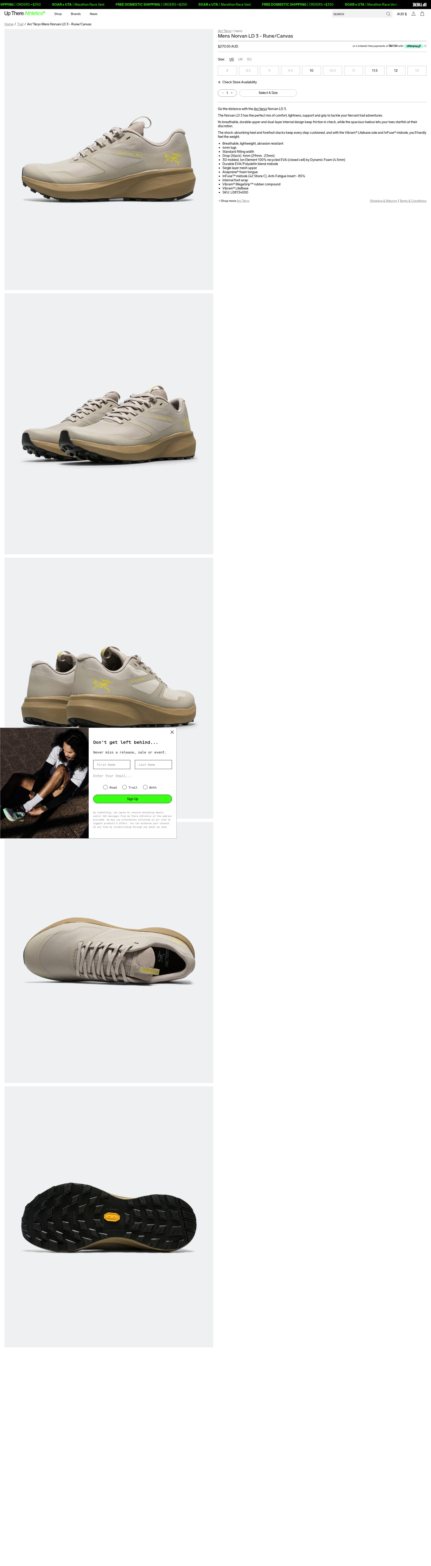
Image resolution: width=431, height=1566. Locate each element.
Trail (20, 24)
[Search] (388, 14)
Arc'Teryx (224, 31)
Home (9, 24)
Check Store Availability (239, 82)
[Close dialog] (172, 732)
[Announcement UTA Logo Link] (412, 4)
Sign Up (132, 799)
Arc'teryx (260, 109)
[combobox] (362, 14)
